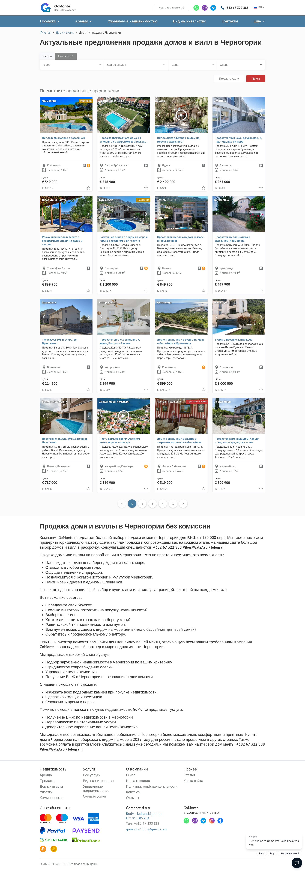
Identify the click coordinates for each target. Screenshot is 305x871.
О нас (130, 775)
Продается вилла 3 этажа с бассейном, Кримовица (232, 238)
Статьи (189, 775)
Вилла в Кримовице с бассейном (63, 138)
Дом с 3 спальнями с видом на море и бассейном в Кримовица (180, 341)
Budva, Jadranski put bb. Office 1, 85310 (144, 815)
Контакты (230, 21)
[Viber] (205, 8)
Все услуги (91, 775)
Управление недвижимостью (133, 21)
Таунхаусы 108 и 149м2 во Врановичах (59, 341)
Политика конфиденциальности (152, 786)
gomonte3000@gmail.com (146, 829)
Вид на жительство (189, 21)
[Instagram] (212, 820)
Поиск (256, 78)
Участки (46, 792)
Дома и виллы (65, 32)
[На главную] (58, 8)
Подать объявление (169, 7)
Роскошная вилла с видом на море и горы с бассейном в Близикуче (124, 238)
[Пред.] (44, 115)
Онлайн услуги (95, 796)
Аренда (82, 21)
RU (260, 7)
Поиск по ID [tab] (65, 56)
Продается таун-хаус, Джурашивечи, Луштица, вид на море (238, 139)
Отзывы (132, 798)
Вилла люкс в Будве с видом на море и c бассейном (178, 139)
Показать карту (229, 78)
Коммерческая (52, 798)
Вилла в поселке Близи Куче (233, 339)
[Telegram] (213, 8)
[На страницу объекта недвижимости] (66, 115)
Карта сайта (193, 781)
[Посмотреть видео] (181, 115)
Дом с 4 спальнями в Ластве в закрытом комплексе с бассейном (179, 440)
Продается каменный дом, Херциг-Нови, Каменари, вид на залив (237, 440)
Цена (175, 64)
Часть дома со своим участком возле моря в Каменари (120, 440)
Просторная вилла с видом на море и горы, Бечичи (180, 238)
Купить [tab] (47, 56)
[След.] (88, 115)
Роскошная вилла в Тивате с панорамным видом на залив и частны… (62, 240)
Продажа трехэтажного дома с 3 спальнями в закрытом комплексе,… (123, 139)
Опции (224, 64)
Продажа (48, 21)
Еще (257, 21)
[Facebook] (220, 820)
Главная (45, 32)
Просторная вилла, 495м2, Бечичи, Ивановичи (64, 440)
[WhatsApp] (196, 8)
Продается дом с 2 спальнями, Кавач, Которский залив (120, 341)
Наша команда (138, 781)
